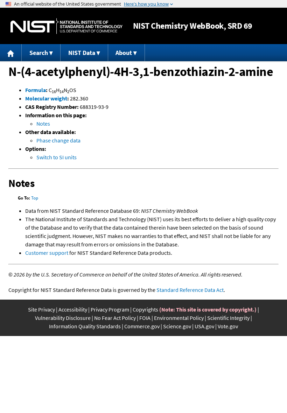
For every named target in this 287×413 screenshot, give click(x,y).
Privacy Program (110, 309)
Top (34, 198)
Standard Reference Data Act (190, 289)
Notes (43, 123)
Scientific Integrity (228, 317)
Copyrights (145, 309)
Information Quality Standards (85, 326)
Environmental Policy (179, 317)
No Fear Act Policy (115, 317)
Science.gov (177, 326)
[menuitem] (11, 52)
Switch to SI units (56, 157)
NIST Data (81, 53)
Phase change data (58, 140)
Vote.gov (228, 326)
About (123, 53)
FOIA (144, 317)
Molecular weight (46, 98)
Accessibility (72, 309)
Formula (35, 89)
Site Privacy (41, 309)
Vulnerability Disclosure (63, 317)
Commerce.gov (142, 326)
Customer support (46, 252)
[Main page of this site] (11, 52)
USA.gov (204, 326)
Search (38, 53)
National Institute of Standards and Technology (66, 26)
